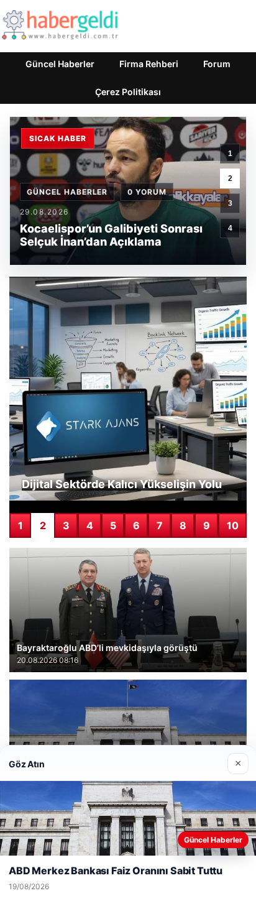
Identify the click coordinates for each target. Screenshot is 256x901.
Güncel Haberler (59, 63)
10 (233, 525)
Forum (217, 63)
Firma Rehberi (148, 63)
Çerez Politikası (128, 91)
